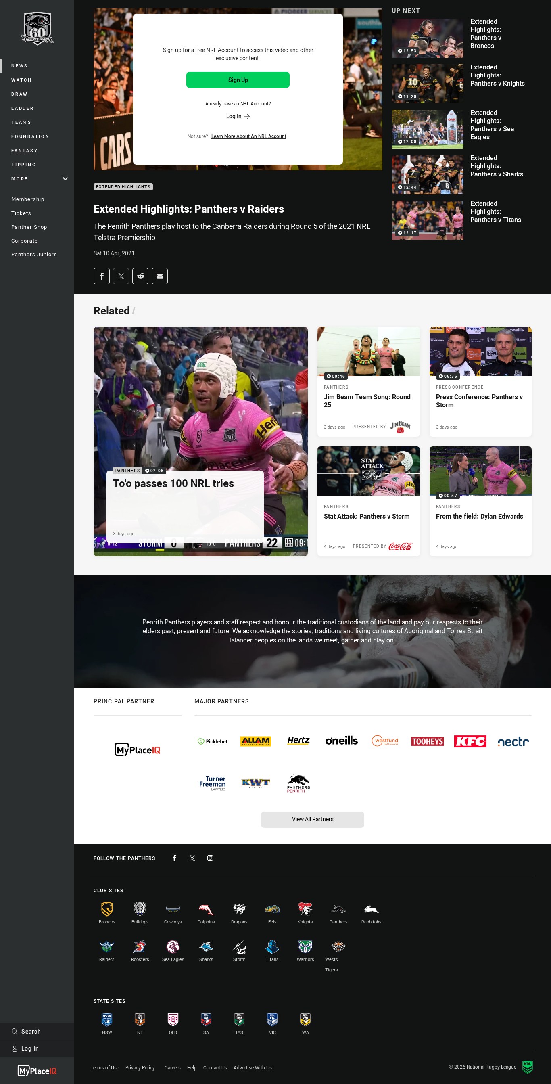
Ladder (22, 108)
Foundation (30, 136)
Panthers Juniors (34, 254)
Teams (21, 122)
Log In (30, 1048)
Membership (27, 199)
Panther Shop (29, 226)
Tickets (21, 213)
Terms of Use (104, 1067)
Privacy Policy (140, 1067)
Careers (173, 1067)
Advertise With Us (253, 1067)
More (19, 179)
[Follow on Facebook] (174, 858)
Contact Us (215, 1067)
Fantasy (24, 150)
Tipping (23, 164)
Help (192, 1067)
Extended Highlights (123, 187)
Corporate (24, 240)
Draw (19, 94)
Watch (21, 80)
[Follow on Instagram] (210, 858)
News (19, 66)
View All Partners (313, 819)
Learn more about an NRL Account (248, 136)
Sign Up (238, 80)
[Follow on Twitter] (192, 858)
